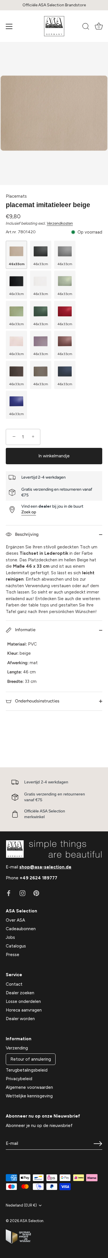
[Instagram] (22, 892)
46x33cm (16, 264)
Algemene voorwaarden (29, 1087)
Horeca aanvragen (24, 1010)
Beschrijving (26, 534)
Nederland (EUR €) (21, 1205)
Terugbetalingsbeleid (27, 1070)
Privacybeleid (19, 1078)
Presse (12, 954)
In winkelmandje (54, 455)
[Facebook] (9, 892)
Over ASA (15, 920)
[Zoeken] (85, 27)
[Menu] (9, 26)
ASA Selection (31, 1221)
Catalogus (16, 946)
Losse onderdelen (23, 1001)
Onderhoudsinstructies (36, 701)
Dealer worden (20, 1018)
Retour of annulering (30, 1059)
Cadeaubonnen (21, 928)
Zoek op (28, 512)
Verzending (17, 1048)
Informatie (24, 629)
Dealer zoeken (20, 992)
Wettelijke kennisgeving (29, 1096)
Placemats (16, 196)
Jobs (10, 937)
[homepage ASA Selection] (54, 26)
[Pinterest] (36, 892)
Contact (14, 984)
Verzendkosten (60, 223)
